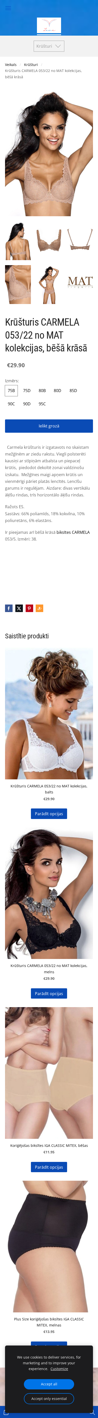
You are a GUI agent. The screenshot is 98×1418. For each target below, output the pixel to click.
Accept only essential (49, 1398)
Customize (59, 1368)
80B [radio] (42, 390)
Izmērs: (12, 381)
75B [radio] (11, 390)
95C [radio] (42, 404)
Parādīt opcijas (49, 813)
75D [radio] (27, 390)
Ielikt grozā (49, 426)
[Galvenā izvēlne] (8, 8)
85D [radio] (73, 390)
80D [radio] (57, 390)
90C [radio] (11, 404)
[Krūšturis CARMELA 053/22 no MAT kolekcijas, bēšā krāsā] (18, 240)
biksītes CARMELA (73, 532)
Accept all (49, 1384)
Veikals (11, 64)
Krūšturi (31, 64)
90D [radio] (27, 404)
